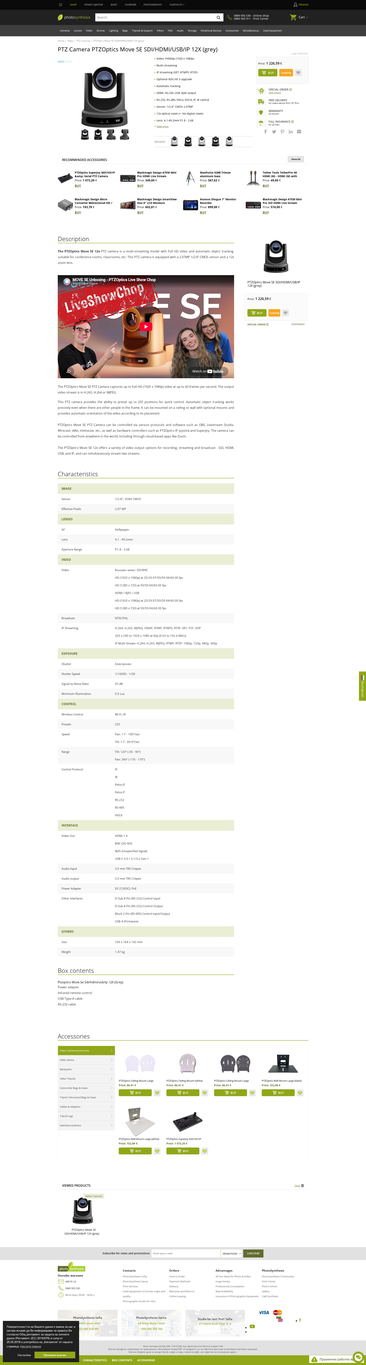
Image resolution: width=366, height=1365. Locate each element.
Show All (295, 159)
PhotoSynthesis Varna (135, 1281)
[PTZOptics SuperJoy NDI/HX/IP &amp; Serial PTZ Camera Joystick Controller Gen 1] (65, 178)
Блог (114, 4)
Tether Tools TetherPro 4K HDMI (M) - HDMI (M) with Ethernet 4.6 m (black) (280, 176)
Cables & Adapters (70, 1106)
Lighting (113, 30)
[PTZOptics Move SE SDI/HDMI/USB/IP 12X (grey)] (276, 256)
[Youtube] (252, 1327)
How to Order (177, 1276)
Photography (153, 4)
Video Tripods (67, 1078)
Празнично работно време (340, 1359)
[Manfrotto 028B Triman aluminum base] (190, 178)
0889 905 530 (72, 1288)
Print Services (130, 1286)
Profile (303, 4)
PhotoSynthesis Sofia (135, 1276)
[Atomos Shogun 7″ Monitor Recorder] (190, 205)
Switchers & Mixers (70, 1125)
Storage (192, 30)
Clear (297, 1185)
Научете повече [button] (30, 1346)
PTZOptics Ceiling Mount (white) (184, 1080)
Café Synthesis (270, 1296)
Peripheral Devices (211, 30)
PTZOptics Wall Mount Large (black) (282, 1080)
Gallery (266, 1291)
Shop (73, 4)
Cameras (65, 30)
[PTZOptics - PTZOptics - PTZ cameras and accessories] (65, 62)
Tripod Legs (66, 1116)
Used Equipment (272, 30)
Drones (101, 30)
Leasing (286, 72)
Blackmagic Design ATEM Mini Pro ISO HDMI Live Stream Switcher (282, 202)
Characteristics (95, 1360)
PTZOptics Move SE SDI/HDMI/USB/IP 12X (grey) (273, 283)
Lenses (78, 30)
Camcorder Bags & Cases (74, 1088)
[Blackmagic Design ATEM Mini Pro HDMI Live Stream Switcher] (128, 178)
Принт (93, 4)
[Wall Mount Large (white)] (140, 1122)
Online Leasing (177, 1296)
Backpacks (66, 1069)
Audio (180, 30)
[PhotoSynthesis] (74, 17)
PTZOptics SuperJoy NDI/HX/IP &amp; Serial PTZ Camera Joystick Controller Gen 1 (95, 176)
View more (163, 126)
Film (170, 30)
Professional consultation (230, 1286)
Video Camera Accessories (74, 1050)
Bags (125, 30)
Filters (160, 30)
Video (89, 30)
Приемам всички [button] (55, 1355)
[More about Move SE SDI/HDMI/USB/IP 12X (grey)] (82, 1210)
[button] (266, 133)
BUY (78, 186)
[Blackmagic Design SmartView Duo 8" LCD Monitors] (128, 205)
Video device (67, 1060)
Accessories (232, 30)
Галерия (130, 4)
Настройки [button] (24, 1355)
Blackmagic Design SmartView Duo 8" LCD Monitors (157, 201)
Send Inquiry (275, 92)
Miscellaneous (251, 30)
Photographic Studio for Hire (139, 1301)
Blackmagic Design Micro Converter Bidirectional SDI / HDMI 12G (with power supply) (95, 202)
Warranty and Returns (181, 1291)
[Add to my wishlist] (298, 72)
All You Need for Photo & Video (233, 1276)
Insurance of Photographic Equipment (237, 1296)
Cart (302, 17)
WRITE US (70, 1281)
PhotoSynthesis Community (278, 1276)
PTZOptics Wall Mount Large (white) (139, 1139)
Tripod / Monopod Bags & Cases (78, 1097)
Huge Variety (223, 1281)
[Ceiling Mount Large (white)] (140, 1064)
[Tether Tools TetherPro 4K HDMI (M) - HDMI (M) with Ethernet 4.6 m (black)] (253, 178)
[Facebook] (300, 1321)
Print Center (269, 1281)
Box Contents (122, 1360)
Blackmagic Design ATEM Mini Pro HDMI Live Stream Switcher (156, 176)
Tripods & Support (142, 30)
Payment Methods (179, 1281)
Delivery (173, 1286)
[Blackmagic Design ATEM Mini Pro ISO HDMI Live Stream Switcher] (253, 205)
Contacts (176, 4)
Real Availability (224, 1291)
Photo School (269, 1286)
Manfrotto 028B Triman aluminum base (215, 174)
